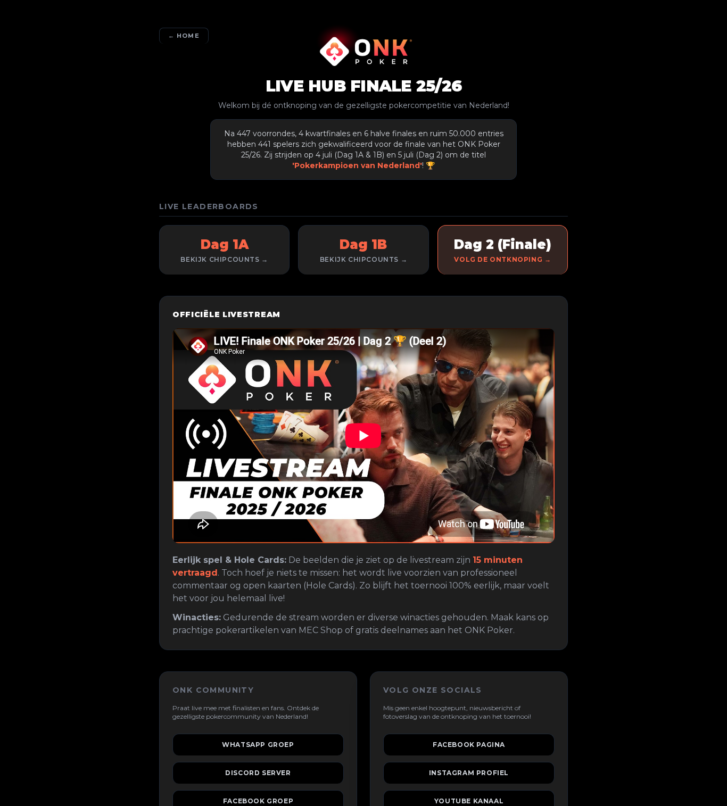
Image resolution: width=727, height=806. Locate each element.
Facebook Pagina (469, 745)
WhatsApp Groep (258, 745)
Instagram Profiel (468, 773)
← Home (184, 35)
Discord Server (258, 773)
